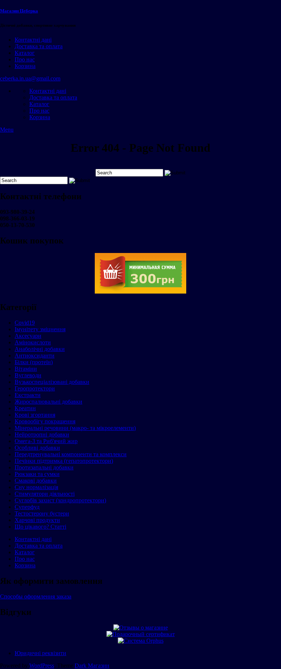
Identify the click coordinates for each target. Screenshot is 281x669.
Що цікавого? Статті (40, 527)
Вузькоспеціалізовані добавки (52, 382)
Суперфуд (27, 507)
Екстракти (28, 395)
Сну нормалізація (36, 487)
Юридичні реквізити (40, 653)
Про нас (25, 59)
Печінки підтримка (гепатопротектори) (64, 461)
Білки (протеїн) (34, 362)
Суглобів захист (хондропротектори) (60, 500)
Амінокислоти (33, 342)
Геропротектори (35, 388)
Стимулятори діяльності (45, 494)
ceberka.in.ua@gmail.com (30, 78)
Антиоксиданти (35, 355)
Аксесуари (28, 336)
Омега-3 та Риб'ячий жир (46, 441)
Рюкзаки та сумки (37, 474)
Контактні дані (33, 40)
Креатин (25, 408)
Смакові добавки (36, 480)
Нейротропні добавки (42, 434)
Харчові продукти (37, 520)
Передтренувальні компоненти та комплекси (71, 454)
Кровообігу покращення (45, 421)
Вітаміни (26, 369)
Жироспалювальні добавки (48, 401)
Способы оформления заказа (35, 596)
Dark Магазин (92, 665)
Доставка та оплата (39, 46)
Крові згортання (35, 415)
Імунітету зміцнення (40, 329)
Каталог (25, 53)
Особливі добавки (37, 448)
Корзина (25, 66)
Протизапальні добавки (44, 467)
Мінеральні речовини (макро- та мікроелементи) (75, 428)
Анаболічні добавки (40, 349)
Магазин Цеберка (19, 11)
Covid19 (25, 323)
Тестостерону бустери (42, 513)
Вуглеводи (28, 375)
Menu (7, 129)
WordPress (41, 665)
